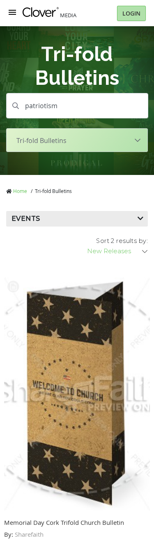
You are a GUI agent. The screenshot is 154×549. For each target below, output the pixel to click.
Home (20, 191)
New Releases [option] (109, 251)
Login (131, 13)
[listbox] (118, 251)
